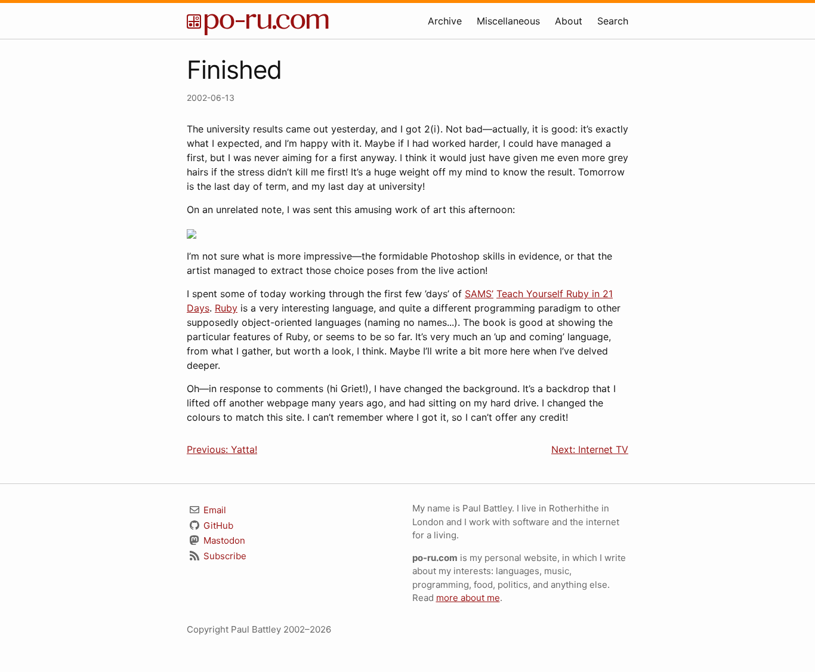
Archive (445, 21)
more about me (468, 597)
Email (213, 510)
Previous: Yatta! (222, 449)
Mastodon (223, 540)
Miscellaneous (508, 21)
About (568, 21)
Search (612, 21)
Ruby (226, 308)
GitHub (217, 525)
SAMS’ (479, 294)
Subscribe (223, 556)
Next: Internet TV (589, 449)
